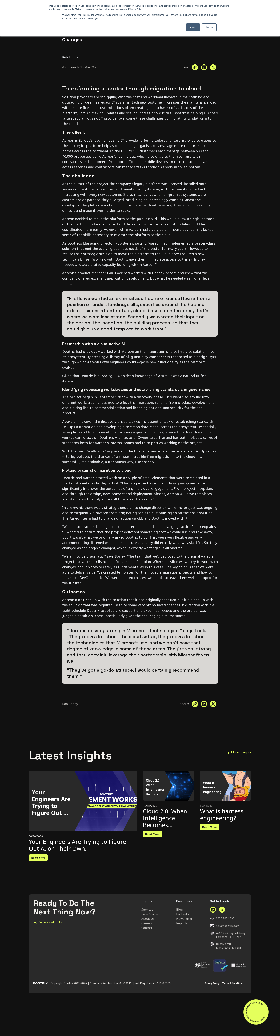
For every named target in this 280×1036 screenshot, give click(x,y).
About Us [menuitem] (147, 919)
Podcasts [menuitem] (182, 914)
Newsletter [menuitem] (184, 919)
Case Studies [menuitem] (150, 914)
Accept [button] (193, 27)
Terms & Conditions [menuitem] (233, 983)
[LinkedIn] (204, 67)
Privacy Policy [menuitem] (212, 983)
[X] (213, 67)
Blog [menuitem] (179, 909)
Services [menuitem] (147, 909)
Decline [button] (209, 27)
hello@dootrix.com (227, 926)
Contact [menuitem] (146, 928)
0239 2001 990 (225, 918)
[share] (195, 67)
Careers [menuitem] (147, 923)
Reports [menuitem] (181, 923)
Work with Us (50, 922)
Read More (38, 857)
